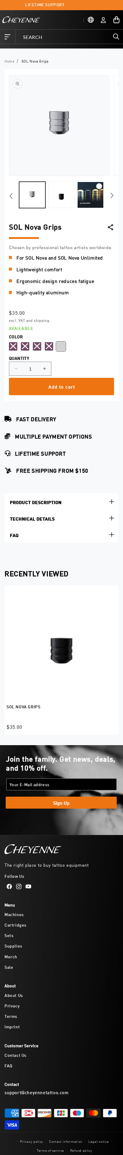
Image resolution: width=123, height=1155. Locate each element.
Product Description (35, 501)
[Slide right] (112, 195)
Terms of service (50, 1150)
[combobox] (69, 36)
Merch (10, 956)
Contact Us (15, 1055)
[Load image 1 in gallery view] (32, 195)
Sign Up (61, 802)
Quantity (19, 358)
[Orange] (25, 346)
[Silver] (61, 346)
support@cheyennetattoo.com (36, 1092)
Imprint (12, 1026)
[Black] (13, 346)
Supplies (13, 945)
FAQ (14, 534)
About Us (13, 995)
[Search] (116, 36)
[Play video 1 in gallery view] (90, 195)
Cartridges (15, 924)
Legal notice (98, 1141)
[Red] (49, 346)
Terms (10, 1016)
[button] (7, 36)
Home (9, 60)
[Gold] (37, 346)
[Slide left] (11, 196)
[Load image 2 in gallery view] (61, 195)
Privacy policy (31, 1141)
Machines (14, 914)
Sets (8, 935)
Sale (8, 967)
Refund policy (81, 1150)
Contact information (65, 1141)
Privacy (12, 1005)
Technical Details (32, 518)
